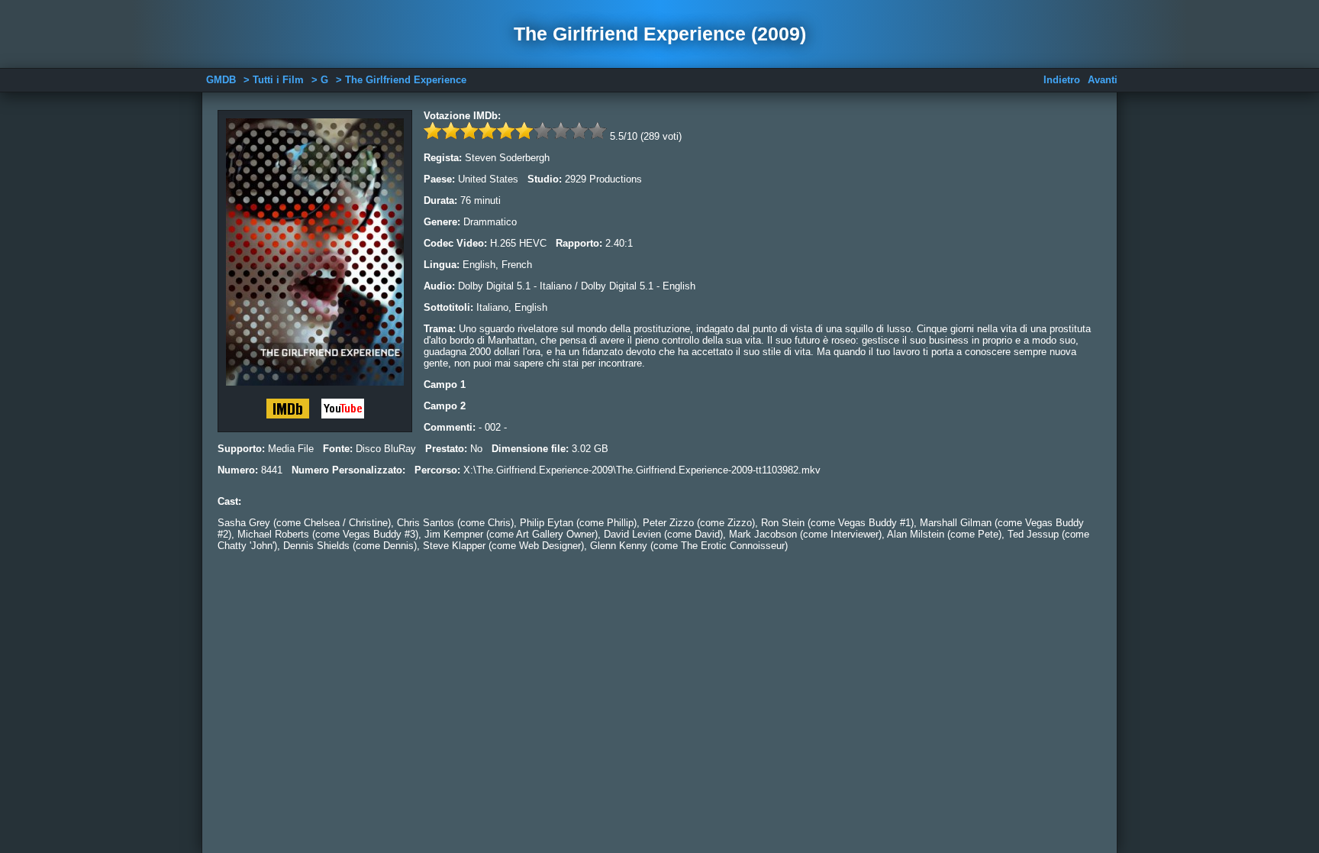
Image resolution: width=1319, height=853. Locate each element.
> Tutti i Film (273, 80)
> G (319, 80)
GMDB (221, 80)
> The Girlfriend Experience (401, 80)
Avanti (1102, 80)
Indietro (1061, 80)
